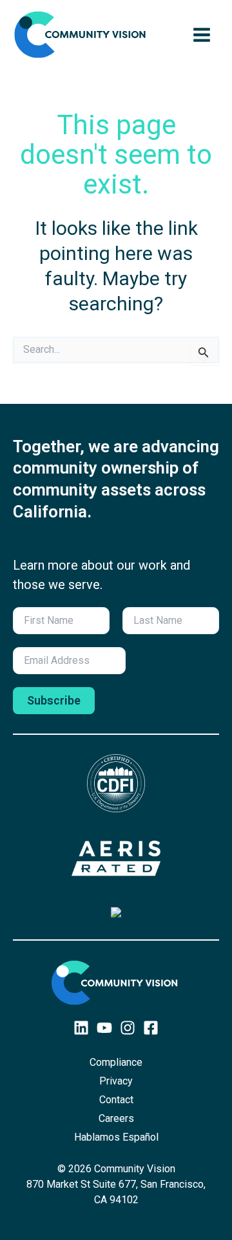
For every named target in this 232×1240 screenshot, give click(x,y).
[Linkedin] (81, 1027)
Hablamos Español (116, 1137)
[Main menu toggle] (201, 34)
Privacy (116, 1081)
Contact (116, 1100)
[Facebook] (151, 1027)
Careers (116, 1118)
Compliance (116, 1062)
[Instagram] (127, 1027)
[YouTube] (104, 1027)
